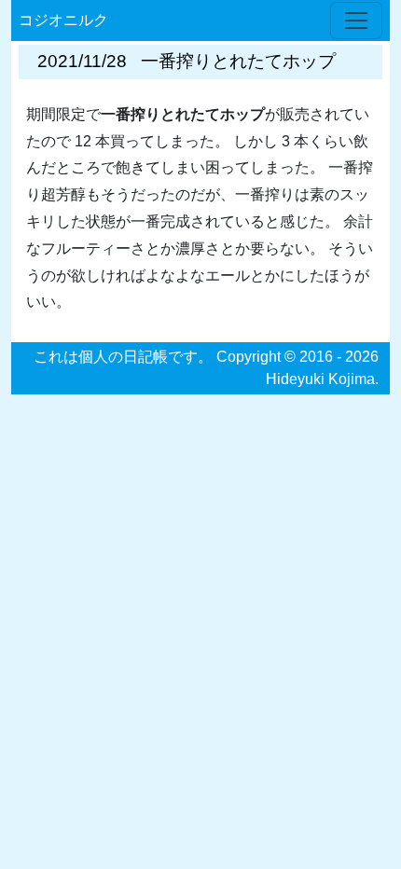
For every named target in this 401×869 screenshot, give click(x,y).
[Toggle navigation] (356, 20)
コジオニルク (63, 20)
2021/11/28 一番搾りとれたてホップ (186, 61)
